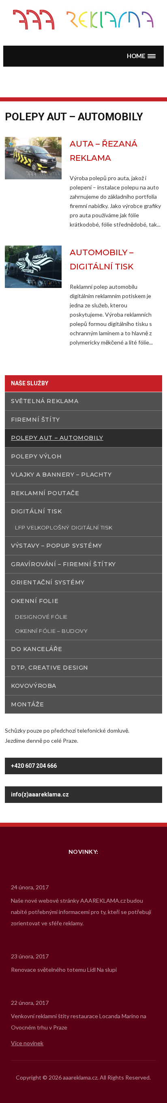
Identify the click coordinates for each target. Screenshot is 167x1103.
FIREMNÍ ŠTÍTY (35, 419)
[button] (141, 56)
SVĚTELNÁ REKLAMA (45, 401)
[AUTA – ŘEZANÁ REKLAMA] (33, 157)
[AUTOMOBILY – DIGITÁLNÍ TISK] (33, 266)
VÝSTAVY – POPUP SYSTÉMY (56, 545)
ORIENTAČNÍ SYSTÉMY (48, 582)
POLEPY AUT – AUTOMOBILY (57, 437)
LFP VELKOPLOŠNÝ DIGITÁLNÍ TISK (64, 527)
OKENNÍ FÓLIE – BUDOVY (51, 631)
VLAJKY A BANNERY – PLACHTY (61, 474)
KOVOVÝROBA (33, 685)
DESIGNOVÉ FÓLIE (41, 616)
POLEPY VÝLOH (36, 456)
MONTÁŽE (27, 704)
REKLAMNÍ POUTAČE (45, 493)
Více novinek (27, 1043)
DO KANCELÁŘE (36, 649)
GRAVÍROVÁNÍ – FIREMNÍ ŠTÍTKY (63, 564)
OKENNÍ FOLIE (34, 601)
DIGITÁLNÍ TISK (36, 511)
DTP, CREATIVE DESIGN (49, 667)
